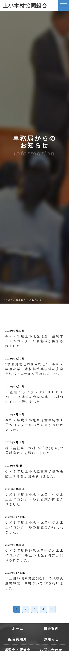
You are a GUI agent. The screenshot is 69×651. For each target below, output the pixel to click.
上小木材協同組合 (25, 5)
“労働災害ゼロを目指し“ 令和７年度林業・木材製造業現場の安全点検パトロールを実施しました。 (34, 369)
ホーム (17, 628)
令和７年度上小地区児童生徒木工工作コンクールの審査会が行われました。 (34, 424)
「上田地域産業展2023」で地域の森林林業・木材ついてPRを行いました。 (34, 583)
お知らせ (51, 639)
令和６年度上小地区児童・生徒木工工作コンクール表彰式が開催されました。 (34, 499)
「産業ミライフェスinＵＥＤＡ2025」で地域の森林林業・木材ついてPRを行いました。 (34, 397)
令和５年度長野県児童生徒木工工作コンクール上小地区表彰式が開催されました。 (34, 555)
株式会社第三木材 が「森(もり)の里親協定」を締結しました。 (34, 450)
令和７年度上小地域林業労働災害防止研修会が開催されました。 (34, 474)
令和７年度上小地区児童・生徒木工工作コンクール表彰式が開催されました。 (34, 341)
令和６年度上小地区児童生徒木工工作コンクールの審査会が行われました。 (34, 527)
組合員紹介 (17, 639)
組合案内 (51, 628)
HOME (8, 300)
